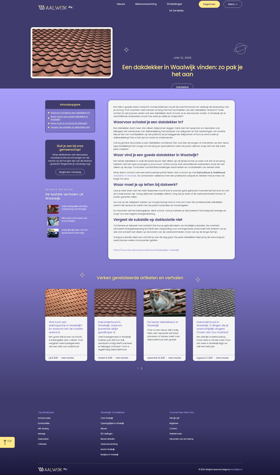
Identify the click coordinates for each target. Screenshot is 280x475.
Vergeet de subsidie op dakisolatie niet (70, 127)
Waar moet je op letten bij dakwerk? (69, 123)
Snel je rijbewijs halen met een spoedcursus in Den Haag (75, 231)
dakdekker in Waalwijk (124, 175)
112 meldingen (174, 4)
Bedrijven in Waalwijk (109, 454)
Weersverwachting (146, 4)
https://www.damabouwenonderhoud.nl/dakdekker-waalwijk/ (146, 250)
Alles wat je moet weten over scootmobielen (74, 219)
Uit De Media (176, 10)
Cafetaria (42, 444)
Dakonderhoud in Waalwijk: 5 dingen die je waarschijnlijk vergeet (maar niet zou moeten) (213, 327)
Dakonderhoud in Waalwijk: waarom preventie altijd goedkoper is (110, 327)
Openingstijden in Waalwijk (112, 423)
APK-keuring (43, 428)
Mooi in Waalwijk (108, 449)
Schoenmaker (44, 418)
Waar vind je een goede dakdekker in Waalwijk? (69, 118)
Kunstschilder (44, 423)
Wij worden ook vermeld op (181, 438)
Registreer (173, 423)
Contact (173, 428)
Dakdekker (182, 87)
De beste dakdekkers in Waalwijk (162, 323)
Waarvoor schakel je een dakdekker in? (70, 112)
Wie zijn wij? (174, 418)
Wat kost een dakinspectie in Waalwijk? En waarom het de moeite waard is (66, 327)
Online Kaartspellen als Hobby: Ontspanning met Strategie (75, 208)
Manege (41, 433)
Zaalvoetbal (43, 438)
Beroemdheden (108, 438)
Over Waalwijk (107, 418)
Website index (175, 433)
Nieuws (121, 4)
